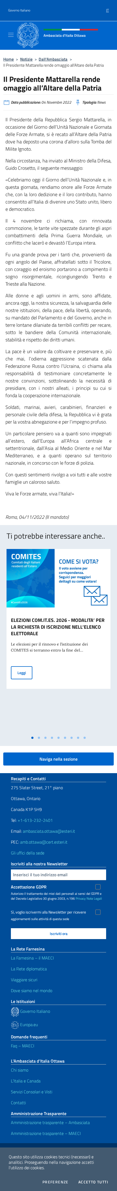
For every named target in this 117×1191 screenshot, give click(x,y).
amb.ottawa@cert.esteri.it (43, 842)
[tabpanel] (58, 641)
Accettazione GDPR (29, 887)
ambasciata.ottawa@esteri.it (49, 831)
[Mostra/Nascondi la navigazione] (11, 35)
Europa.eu (28, 1024)
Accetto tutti (93, 1182)
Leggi (24, 672)
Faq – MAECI (22, 1045)
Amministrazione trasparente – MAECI (46, 1133)
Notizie (26, 59)
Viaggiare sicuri (24, 979)
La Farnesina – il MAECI (32, 958)
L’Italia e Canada (26, 1081)
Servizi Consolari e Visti (31, 1091)
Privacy (81, 898)
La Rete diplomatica (29, 968)
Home (8, 59)
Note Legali (94, 898)
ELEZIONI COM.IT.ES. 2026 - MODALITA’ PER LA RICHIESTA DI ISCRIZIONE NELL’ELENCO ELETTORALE (57, 626)
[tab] (32, 738)
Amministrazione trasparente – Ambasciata (50, 1122)
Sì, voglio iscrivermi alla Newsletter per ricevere (48, 912)
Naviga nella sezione (58, 759)
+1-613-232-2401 (35, 820)
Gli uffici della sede (27, 853)
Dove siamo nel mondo (31, 990)
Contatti (18, 1102)
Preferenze (55, 1182)
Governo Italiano (19, 10)
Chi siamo (19, 1070)
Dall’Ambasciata (53, 59)
